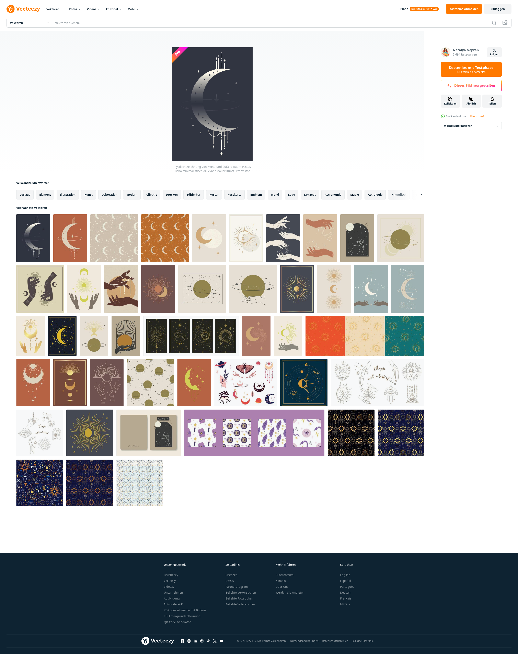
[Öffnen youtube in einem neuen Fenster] (221, 640)
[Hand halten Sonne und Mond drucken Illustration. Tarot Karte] (288, 336)
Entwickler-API (173, 604)
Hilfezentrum (284, 575)
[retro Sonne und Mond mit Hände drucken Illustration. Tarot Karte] (84, 289)
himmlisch (398, 194)
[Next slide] (417, 194)
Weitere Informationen (458, 126)
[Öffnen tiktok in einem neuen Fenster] (208, 640)
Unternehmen (173, 592)
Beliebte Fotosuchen (239, 598)
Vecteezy (170, 581)
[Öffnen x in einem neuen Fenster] (215, 640)
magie (354, 194)
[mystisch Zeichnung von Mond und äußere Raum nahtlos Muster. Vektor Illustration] (114, 238)
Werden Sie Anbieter (290, 592)
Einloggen (498, 9)
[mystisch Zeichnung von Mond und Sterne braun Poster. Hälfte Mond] (256, 336)
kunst (88, 194)
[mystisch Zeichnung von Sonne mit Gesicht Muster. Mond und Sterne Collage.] (365, 336)
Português (347, 587)
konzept (310, 194)
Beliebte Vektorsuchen (241, 592)
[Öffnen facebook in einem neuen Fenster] (182, 640)
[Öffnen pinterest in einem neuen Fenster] (202, 640)
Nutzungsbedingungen (304, 641)
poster (214, 194)
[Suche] (494, 22)
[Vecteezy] (23, 9)
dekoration (109, 194)
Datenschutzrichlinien (335, 641)
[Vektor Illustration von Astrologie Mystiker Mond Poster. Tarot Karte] (407, 289)
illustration (68, 194)
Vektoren (52, 9)
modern (131, 194)
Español (345, 581)
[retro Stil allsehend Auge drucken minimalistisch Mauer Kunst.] (33, 382)
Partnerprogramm (238, 587)
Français (346, 598)
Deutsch (345, 592)
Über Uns (282, 587)
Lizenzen (232, 575)
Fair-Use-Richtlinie (362, 641)
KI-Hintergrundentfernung (182, 616)
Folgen (494, 54)
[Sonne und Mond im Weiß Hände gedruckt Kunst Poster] (283, 238)
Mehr (131, 9)
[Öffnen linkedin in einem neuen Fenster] (195, 640)
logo (291, 194)
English (345, 575)
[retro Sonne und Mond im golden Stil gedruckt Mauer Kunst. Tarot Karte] (70, 382)
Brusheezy (171, 575)
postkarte (234, 194)
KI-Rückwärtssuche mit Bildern (185, 610)
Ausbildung (172, 598)
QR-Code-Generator (177, 622)
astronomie (333, 194)
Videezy (169, 587)
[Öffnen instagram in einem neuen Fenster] (189, 640)
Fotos (73, 9)
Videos (91, 9)
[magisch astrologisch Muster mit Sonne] (89, 483)
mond (275, 194)
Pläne (404, 9)
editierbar (193, 194)
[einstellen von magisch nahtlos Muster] (254, 433)
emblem (256, 194)
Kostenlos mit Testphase (471, 69)
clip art (151, 194)
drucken (172, 194)
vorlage (25, 194)
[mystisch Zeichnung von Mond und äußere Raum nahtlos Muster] (165, 238)
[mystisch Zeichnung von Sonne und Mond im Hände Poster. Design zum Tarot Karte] (320, 238)
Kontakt (281, 581)
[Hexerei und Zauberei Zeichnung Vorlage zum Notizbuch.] (148, 433)
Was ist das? (477, 116)
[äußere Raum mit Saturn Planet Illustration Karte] (400, 238)
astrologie (375, 194)
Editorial (112, 9)
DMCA (230, 581)
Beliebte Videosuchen (240, 604)
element (45, 194)
